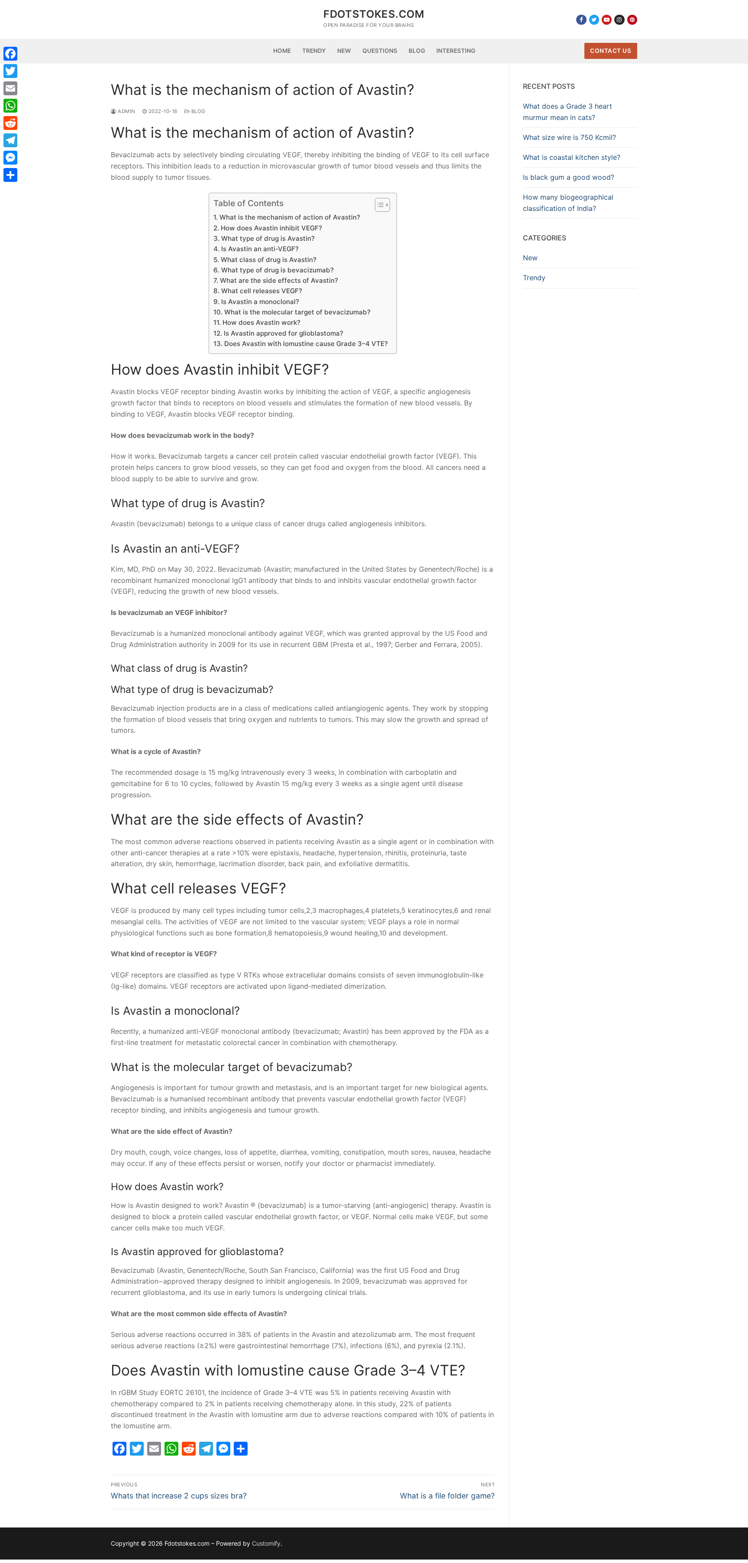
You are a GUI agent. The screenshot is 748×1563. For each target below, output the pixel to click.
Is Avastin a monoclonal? (260, 302)
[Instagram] (619, 20)
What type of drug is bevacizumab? (277, 270)
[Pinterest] (632, 20)
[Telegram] (10, 140)
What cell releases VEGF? (261, 291)
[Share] (10, 175)
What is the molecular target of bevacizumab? (297, 312)
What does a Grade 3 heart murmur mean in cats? (567, 112)
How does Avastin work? (261, 322)
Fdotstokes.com (374, 14)
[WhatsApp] (10, 105)
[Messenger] (10, 157)
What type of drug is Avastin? (267, 238)
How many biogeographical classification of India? (568, 203)
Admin (125, 111)
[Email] (10, 88)
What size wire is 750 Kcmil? (569, 137)
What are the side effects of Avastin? (279, 280)
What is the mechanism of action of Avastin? (289, 217)
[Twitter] (594, 20)
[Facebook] (581, 20)
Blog (198, 111)
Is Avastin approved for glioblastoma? (283, 333)
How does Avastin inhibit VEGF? (271, 228)
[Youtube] (607, 20)
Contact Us (610, 50)
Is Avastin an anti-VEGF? (259, 249)
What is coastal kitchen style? (571, 157)
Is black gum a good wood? (568, 177)
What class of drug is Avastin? (268, 260)
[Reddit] (10, 123)
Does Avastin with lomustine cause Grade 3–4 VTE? (305, 344)
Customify (266, 1543)
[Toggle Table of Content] (378, 204)
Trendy (534, 277)
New (530, 257)
